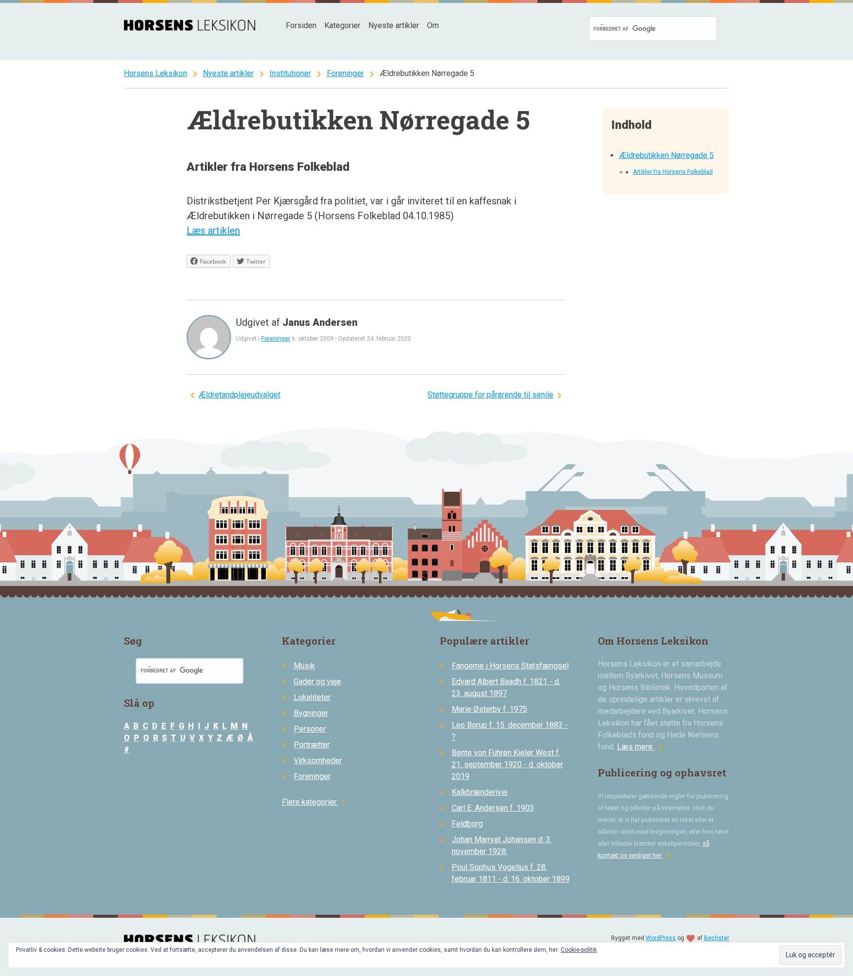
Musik (304, 665)
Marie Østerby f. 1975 (489, 709)
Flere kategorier (315, 802)
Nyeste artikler (393, 25)
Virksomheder (318, 760)
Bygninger (311, 713)
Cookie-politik (579, 949)
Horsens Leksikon (155, 73)
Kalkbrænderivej (479, 792)
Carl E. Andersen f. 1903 (493, 808)
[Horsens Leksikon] (190, 28)
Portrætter (312, 744)
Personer (310, 729)
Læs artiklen (213, 230)
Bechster (716, 938)
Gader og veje (317, 681)
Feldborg (467, 823)
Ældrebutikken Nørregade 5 (666, 155)
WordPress (661, 938)
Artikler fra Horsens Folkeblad (673, 171)
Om (433, 25)
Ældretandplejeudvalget (239, 394)
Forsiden (301, 25)
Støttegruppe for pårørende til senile (490, 394)
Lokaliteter (312, 697)
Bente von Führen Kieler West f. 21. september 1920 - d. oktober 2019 (507, 764)
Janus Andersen (319, 322)
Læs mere (641, 746)
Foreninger (345, 73)
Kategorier (342, 25)
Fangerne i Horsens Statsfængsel (510, 665)
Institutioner (290, 73)
